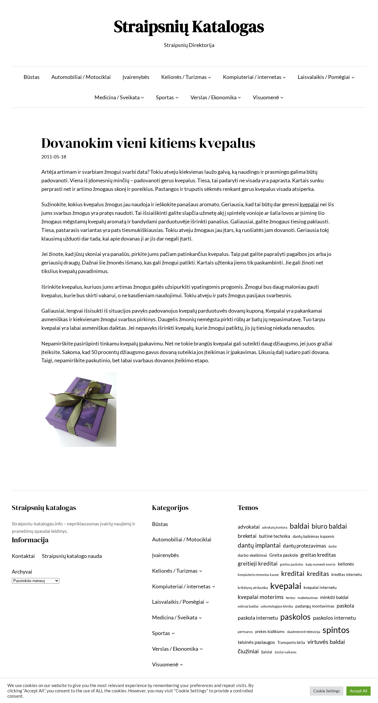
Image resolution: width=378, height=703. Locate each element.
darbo (332, 546)
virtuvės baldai (326, 641)
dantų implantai (259, 545)
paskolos (295, 616)
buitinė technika (274, 536)
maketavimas (308, 598)
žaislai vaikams (285, 652)
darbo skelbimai (252, 555)
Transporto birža (291, 642)
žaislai (266, 651)
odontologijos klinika (277, 606)
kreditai (292, 573)
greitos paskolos (291, 564)
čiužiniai (248, 651)
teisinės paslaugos (256, 642)
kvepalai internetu (320, 587)
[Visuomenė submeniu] (282, 97)
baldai (299, 525)
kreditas (318, 573)
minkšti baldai (334, 597)
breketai (247, 536)
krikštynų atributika (253, 587)
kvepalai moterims (261, 597)
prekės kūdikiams (270, 631)
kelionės (346, 563)
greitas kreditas (318, 554)
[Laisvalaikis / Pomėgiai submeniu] (353, 77)
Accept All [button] (358, 691)
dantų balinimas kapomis (313, 536)
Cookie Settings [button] (326, 691)
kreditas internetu (346, 574)
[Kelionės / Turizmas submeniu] (209, 77)
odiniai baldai (248, 606)
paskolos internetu (334, 617)
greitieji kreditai (258, 563)
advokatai (249, 527)
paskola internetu (258, 617)
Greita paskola (283, 555)
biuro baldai (329, 526)
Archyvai (22, 571)
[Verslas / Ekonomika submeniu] (239, 97)
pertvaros (245, 632)
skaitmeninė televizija (303, 631)
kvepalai (285, 585)
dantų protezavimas (304, 546)
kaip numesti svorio (320, 564)
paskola (345, 606)
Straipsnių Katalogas (189, 26)
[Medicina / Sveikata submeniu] (142, 97)
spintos (336, 629)
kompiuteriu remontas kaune (258, 575)
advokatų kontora (274, 527)
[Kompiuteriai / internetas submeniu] (284, 77)
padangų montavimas (314, 605)
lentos (290, 598)
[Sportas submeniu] (177, 97)
